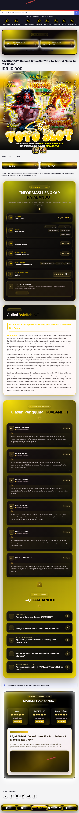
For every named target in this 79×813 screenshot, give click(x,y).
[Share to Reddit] (28, 796)
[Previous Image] (1, 111)
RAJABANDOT (12, 335)
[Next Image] (77, 111)
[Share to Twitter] (5, 796)
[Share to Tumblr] (34, 796)
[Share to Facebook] (11, 796)
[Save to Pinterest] (22, 796)
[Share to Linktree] (17, 796)
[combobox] (37, 13)
